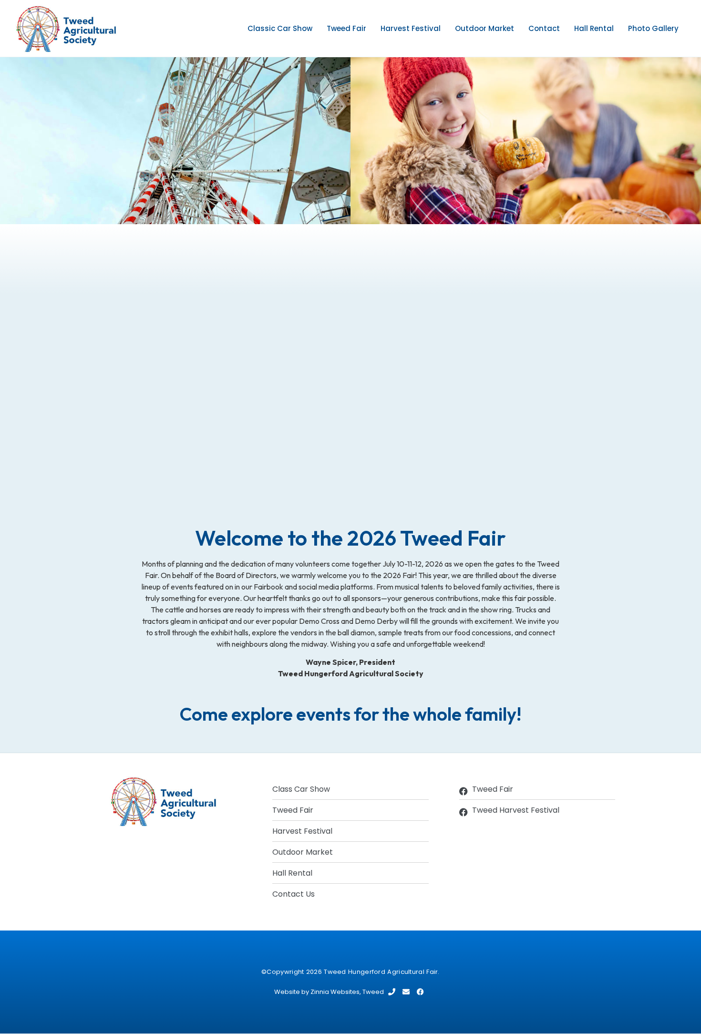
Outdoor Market (484, 28)
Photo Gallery (653, 28)
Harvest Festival (411, 28)
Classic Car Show (279, 28)
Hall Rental (594, 28)
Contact (544, 28)
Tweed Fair (346, 28)
